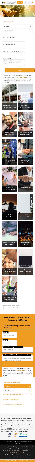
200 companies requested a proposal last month (17, 326)
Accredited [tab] (8, 386)
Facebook (18, 453)
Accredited (6, 26)
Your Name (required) (9, 37)
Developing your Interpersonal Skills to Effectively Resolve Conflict (26, 144)
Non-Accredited (8, 31)
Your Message (7, 58)
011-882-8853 (29, 2)
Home (4, 22)
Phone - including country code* (12, 347)
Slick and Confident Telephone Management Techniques (9, 253)
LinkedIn (24, 453)
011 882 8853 (12, 453)
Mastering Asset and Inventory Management (9, 142)
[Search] (25, 2)
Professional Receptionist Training (9, 169)
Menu (19, 2)
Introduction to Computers (9, 197)
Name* (5, 332)
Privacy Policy (22, 77)
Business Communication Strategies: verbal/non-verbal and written (25, 253)
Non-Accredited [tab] (9, 391)
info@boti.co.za (32, 2)
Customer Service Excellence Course (9, 114)
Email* (5, 340)
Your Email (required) (9, 44)
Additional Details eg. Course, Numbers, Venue (16, 355)
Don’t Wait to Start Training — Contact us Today (17, 460)
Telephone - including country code (13, 51)
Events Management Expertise (25, 224)
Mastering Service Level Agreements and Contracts (9, 225)
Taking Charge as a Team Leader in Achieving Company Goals (25, 116)
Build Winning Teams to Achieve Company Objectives (9, 280)
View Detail (25, 107)
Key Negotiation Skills (26, 168)
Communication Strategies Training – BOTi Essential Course (26, 88)
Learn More (24, 431)
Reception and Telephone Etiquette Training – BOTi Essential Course (9, 89)
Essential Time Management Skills (25, 197)
